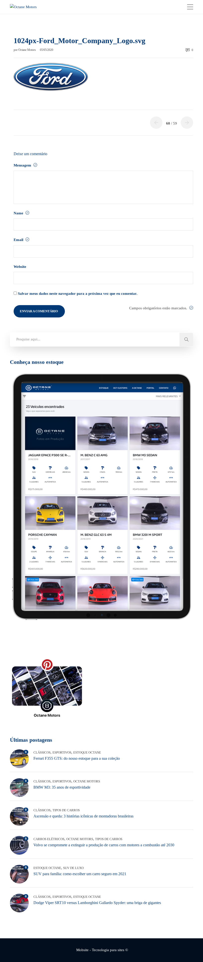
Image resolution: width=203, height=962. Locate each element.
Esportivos (61, 752)
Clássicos (42, 752)
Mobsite (82, 950)
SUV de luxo (73, 868)
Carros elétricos (48, 839)
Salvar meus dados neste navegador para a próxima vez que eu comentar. (77, 294)
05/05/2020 (46, 50)
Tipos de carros (66, 810)
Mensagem (23, 165)
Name (19, 213)
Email (19, 240)
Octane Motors (27, 50)
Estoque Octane (87, 752)
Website (20, 267)
